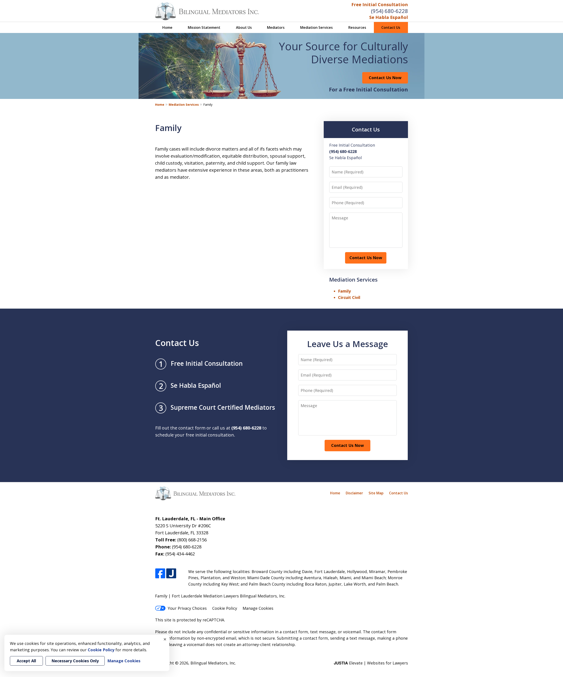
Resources (357, 27)
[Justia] (171, 573)
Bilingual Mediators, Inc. (213, 663)
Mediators (276, 27)
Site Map (376, 493)
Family (344, 291)
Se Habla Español (388, 17)
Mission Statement (204, 27)
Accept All (26, 660)
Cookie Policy (224, 608)
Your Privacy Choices (187, 608)
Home (167, 27)
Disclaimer (354, 493)
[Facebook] (160, 573)
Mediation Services (316, 27)
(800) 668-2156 (192, 540)
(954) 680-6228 (389, 11)
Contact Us (390, 27)
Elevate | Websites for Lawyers (371, 663)
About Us (244, 27)
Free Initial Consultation (379, 4)
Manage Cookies (258, 608)
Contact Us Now (385, 77)
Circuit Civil (349, 297)
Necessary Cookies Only (75, 660)
